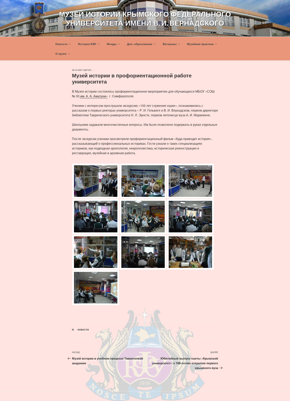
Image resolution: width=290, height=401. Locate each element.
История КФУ (87, 44)
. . (93, 70)
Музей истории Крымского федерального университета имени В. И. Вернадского (145, 18)
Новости (61, 44)
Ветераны (170, 44)
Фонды (112, 44)
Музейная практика (200, 44)
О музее (60, 53)
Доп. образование (139, 44)
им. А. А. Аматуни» (94, 96)
